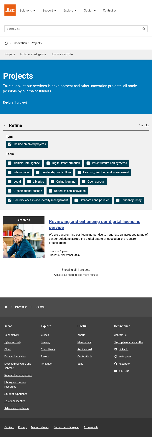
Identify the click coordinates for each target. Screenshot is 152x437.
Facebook (124, 363)
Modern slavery (40, 427)
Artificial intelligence (33, 54)
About (81, 334)
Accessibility (91, 427)
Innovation (20, 43)
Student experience (15, 393)
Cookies (9, 427)
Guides (45, 334)
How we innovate (62, 54)
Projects (36, 43)
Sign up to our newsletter (128, 342)
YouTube (124, 370)
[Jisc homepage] (10, 10)
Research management (18, 375)
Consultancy (48, 349)
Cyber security (12, 342)
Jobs (80, 363)
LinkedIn (123, 349)
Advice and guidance (16, 408)
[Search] (144, 29)
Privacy (22, 427)
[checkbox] (27, 144)
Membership (84, 342)
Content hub (84, 356)
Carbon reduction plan (66, 427)
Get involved (84, 349)
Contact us (110, 10)
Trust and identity (14, 401)
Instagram (125, 356)
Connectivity (11, 334)
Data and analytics (15, 356)
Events (45, 356)
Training (45, 342)
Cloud (7, 349)
